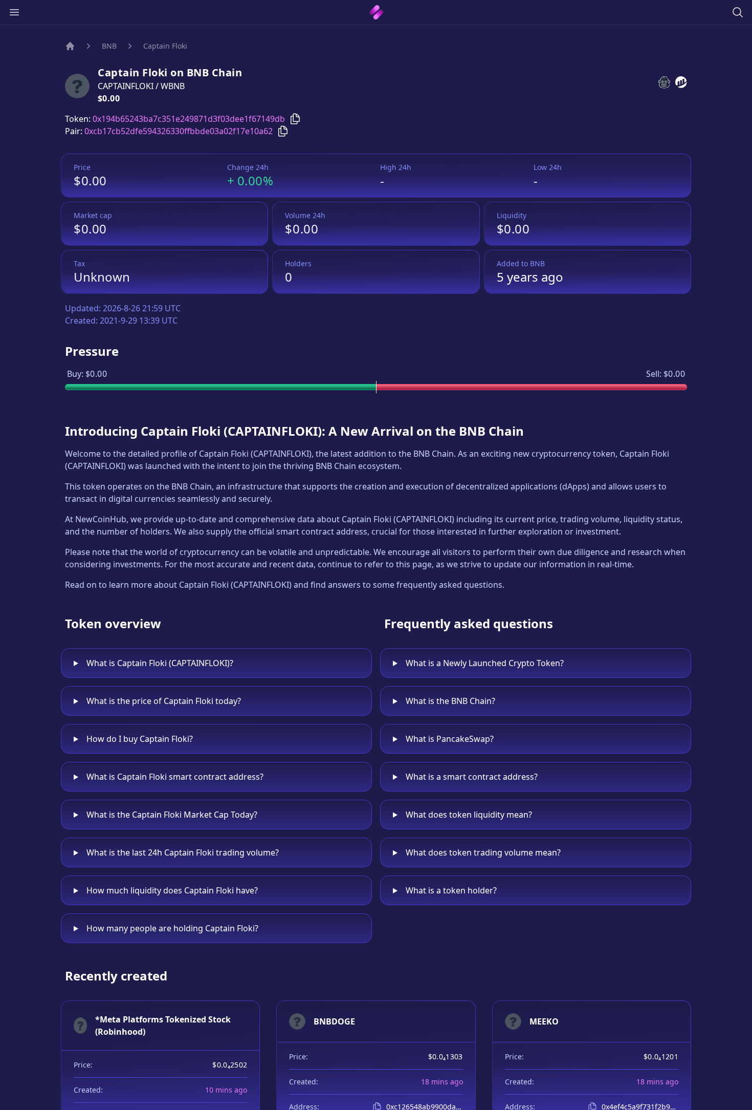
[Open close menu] (14, 12)
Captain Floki (165, 46)
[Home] (70, 46)
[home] (376, 12)
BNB (109, 46)
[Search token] (738, 12)
